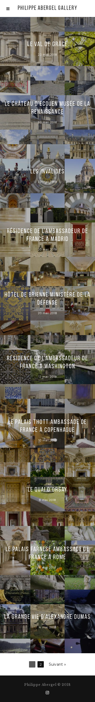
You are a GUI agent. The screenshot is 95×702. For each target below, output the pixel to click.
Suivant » (57, 664)
